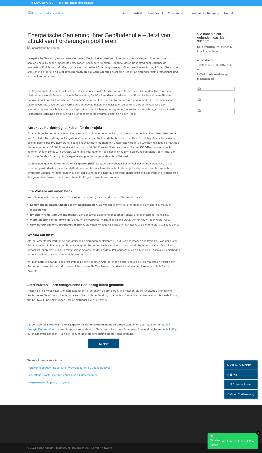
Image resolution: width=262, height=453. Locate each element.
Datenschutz (80, 447)
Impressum (62, 447)
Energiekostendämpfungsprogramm (49, 382)
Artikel (137, 13)
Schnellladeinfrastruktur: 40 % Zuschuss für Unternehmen (62, 374)
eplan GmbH (45, 447)
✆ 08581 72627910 (239, 364)
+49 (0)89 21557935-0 (41, 3)
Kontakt (229, 13)
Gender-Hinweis (101, 447)
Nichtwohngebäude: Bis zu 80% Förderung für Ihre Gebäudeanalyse (68, 367)
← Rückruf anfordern (240, 384)
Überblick (153, 13)
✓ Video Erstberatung (240, 394)
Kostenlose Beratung (205, 13)
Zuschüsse (175, 13)
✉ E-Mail (232, 374)
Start (125, 13)
